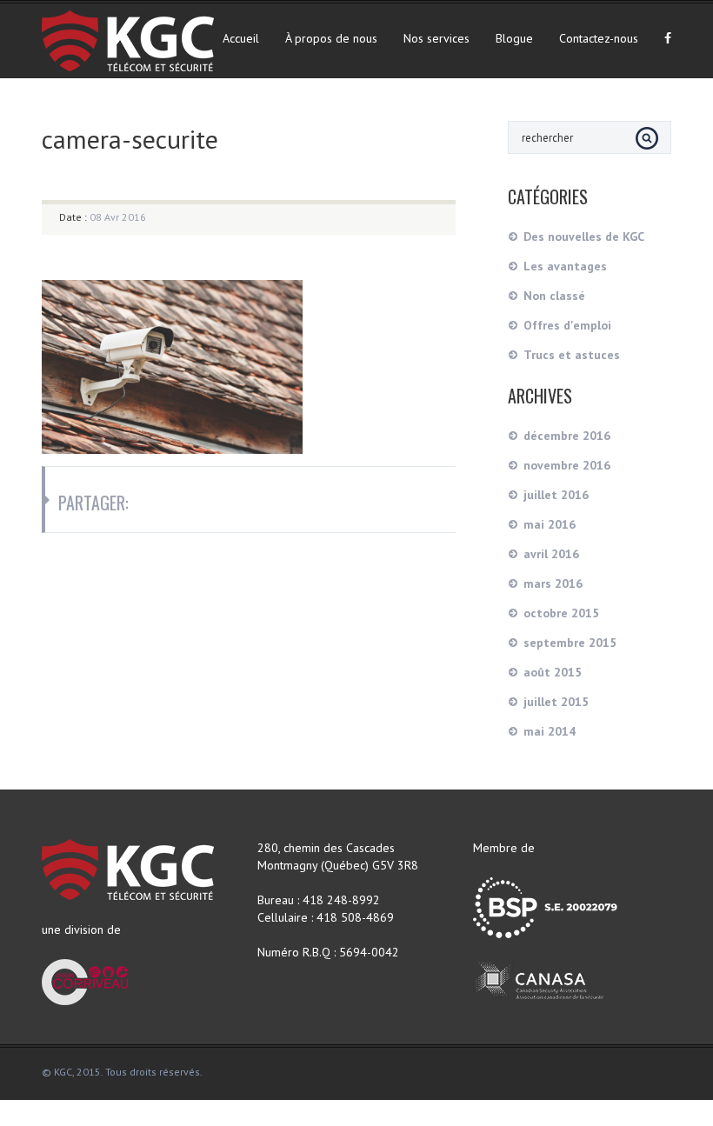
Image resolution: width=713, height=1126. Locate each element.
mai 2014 (549, 731)
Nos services (436, 38)
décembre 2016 (566, 435)
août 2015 (552, 672)
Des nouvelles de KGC (583, 236)
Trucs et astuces (571, 355)
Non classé (554, 295)
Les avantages (565, 266)
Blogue (514, 38)
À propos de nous (331, 38)
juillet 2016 (556, 495)
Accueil (241, 38)
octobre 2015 (561, 613)
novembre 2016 (566, 465)
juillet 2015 (556, 702)
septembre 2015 (569, 642)
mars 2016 (553, 583)
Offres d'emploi (567, 325)
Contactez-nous (598, 38)
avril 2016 (551, 554)
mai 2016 (549, 524)
